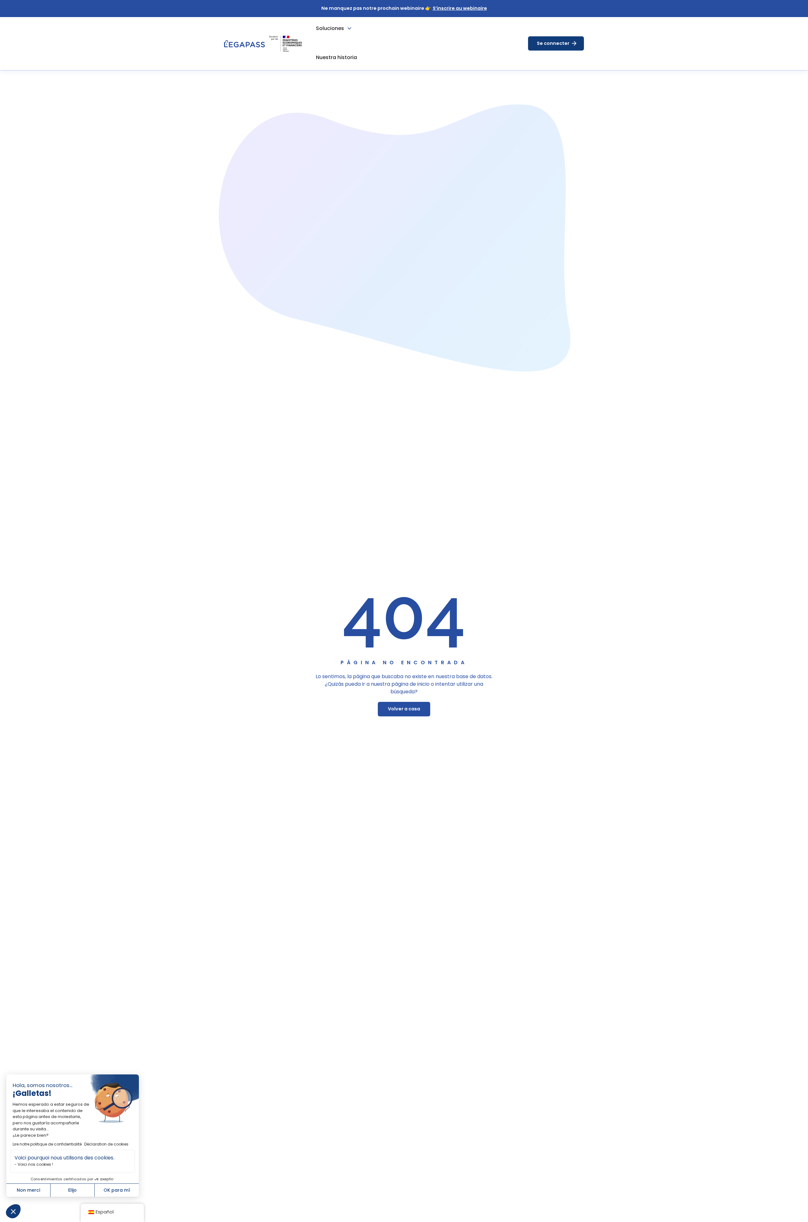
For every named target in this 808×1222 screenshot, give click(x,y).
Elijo (72, 1190)
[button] (13, 1211)
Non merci (28, 1190)
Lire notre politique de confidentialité (47, 1144)
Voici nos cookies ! (35, 1164)
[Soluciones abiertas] (349, 28)
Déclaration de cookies (106, 1144)
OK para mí (117, 1190)
